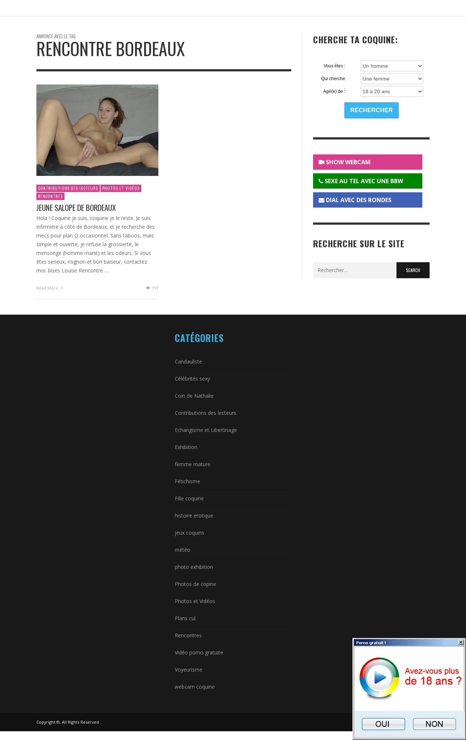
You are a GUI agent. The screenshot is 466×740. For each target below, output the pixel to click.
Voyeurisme (188, 669)
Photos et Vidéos (120, 188)
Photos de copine (195, 583)
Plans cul (185, 618)
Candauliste (188, 361)
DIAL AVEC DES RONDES (357, 200)
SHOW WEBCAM (347, 162)
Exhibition (186, 447)
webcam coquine (195, 686)
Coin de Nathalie (194, 395)
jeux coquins (189, 532)
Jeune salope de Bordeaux (76, 207)
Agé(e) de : (334, 91)
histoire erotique (194, 515)
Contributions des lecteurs (68, 188)
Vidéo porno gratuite (199, 652)
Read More (47, 288)
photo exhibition (194, 566)
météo (182, 549)
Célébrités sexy (192, 378)
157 (154, 288)
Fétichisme (187, 481)
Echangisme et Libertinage (206, 429)
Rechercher (371, 110)
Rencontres (50, 196)
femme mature (192, 464)
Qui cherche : (333, 79)
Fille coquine (189, 498)
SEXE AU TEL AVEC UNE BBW (363, 181)
